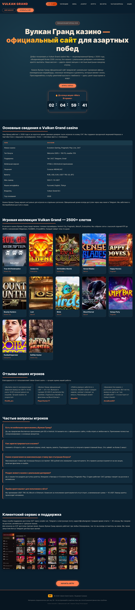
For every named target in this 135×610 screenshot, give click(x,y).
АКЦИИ (129, 4)
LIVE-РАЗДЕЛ (51, 4)
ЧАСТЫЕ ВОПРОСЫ (117, 4)
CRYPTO (93, 4)
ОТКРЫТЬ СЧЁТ (25, 10)
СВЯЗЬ (74, 4)
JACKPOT (84, 4)
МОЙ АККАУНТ (9, 10)
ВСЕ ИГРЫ (103, 4)
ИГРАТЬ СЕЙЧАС (67, 85)
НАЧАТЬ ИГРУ (67, 583)
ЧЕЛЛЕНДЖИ (64, 4)
